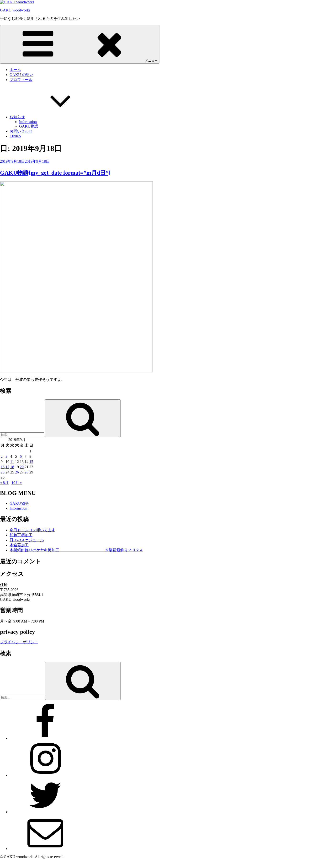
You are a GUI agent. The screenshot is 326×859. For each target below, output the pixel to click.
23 (3, 472)
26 (17, 472)
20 (22, 467)
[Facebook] (45, 738)
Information (28, 122)
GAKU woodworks (15, 10)
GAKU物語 (28, 126)
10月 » (16, 483)
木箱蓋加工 (19, 545)
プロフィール (21, 80)
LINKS (15, 136)
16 (3, 467)
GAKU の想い (21, 75)
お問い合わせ (21, 131)
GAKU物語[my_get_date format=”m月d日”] (55, 173)
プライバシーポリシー (19, 642)
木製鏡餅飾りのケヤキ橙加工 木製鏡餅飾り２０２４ (76, 550)
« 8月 (4, 483)
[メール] (45, 849)
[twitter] (45, 812)
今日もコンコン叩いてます (32, 530)
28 (26, 472)
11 (12, 462)
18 (12, 467)
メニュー (151, 60)
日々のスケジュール (27, 540)
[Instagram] (45, 775)
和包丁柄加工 (21, 535)
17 (7, 467)
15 (31, 462)
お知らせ (17, 117)
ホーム (15, 70)
